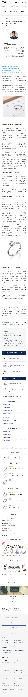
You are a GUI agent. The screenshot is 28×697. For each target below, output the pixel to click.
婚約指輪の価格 (6, 431)
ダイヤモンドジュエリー (19, 642)
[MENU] (25, 2)
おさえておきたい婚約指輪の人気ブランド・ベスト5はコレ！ (14, 358)
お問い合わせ (16, 685)
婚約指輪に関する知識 (8, 447)
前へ (5, 457)
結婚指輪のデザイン (7, 411)
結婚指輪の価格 (6, 404)
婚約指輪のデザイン (7, 434)
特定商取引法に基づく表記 (7, 685)
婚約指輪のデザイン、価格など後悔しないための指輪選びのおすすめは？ (13, 365)
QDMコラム (16, 660)
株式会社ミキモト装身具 (12, 50)
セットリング (5, 642)
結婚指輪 (3, 6)
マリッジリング (5, 640)
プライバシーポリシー (18, 683)
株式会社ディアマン (14, 55)
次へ (23, 457)
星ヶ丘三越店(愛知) (6, 523)
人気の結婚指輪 (6, 407)
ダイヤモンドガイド (18, 662)
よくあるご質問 (5, 662)
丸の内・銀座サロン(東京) (8, 518)
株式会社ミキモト (17, 47)
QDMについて (5, 660)
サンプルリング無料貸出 (7, 672)
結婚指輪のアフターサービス (9, 420)
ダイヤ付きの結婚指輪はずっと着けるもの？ (12, 395)
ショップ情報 (5, 678)
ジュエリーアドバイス (19, 670)
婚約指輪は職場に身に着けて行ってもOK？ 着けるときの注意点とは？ (14, 390)
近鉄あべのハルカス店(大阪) (8, 525)
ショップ (23, 313)
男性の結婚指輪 (6, 417)
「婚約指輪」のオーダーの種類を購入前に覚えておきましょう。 (13, 372)
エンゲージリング (18, 640)
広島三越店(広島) (6, 528)
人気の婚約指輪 (6, 441)
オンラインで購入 (18, 678)
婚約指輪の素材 (6, 437)
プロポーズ (5, 444)
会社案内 (3, 683)
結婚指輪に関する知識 (8, 423)
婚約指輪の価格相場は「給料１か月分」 (11, 66)
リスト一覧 (14, 457)
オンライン (24, 6)
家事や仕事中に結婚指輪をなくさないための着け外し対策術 (13, 383)
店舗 (17, 6)
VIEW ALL (4, 535)
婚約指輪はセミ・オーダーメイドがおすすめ (12, 72)
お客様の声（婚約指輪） (19, 650)
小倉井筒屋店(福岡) (6, 530)
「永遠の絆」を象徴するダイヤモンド (10, 68)
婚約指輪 (11, 6)
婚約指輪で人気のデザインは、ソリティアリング (13, 70)
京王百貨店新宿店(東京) (7, 520)
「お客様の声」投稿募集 (7, 652)
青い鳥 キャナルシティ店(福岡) (9, 533)
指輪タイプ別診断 (18, 672)
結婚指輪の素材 (6, 414)
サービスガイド (5, 670)
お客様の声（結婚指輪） (7, 650)
